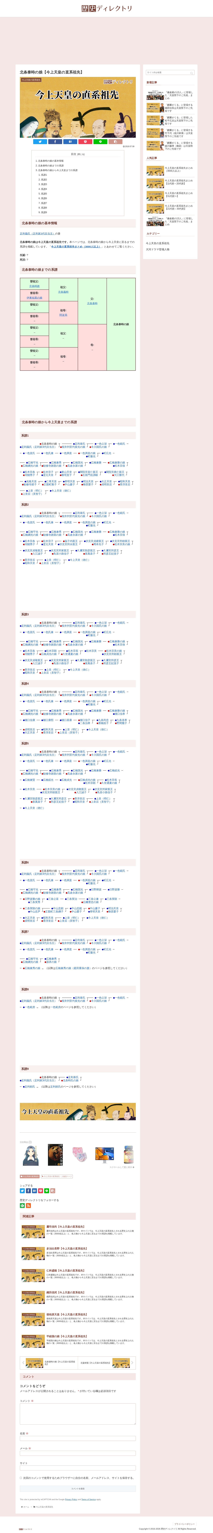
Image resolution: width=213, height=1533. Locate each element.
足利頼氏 (30, 1086)
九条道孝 (122, 720)
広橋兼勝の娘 (117, 462)
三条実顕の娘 (32, 908)
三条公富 (53, 898)
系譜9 (44, 212)
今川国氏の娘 (99, 446)
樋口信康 (30, 720)
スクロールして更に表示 (121, 1167)
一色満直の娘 (87, 453)
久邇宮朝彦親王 (86, 550)
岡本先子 (98, 544)
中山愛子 (76, 911)
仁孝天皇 (51, 481)
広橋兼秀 (56, 462)
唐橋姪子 (103, 723)
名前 (24, 1433)
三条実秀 (35, 902)
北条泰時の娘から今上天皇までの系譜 (58, 170)
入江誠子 (37, 553)
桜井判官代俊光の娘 (73, 446)
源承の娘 (51, 961)
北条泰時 (92, 303)
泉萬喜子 (90, 553)
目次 (73, 154)
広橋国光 (78, 462)
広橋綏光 (48, 779)
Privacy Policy (71, 1499)
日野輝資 (96, 889)
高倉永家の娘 (75, 465)
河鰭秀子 (30, 474)
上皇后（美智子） (33, 493)
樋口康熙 (48, 720)
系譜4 (44, 189)
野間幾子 (122, 723)
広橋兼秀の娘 (32, 968)
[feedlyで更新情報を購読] (22, 1205)
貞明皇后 (106, 484)
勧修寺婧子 (30, 484)
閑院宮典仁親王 (115, 471)
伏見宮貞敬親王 (34, 550)
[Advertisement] (106, 40)
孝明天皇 (70, 481)
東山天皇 (66, 471)
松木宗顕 (51, 650)
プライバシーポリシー (184, 1524)
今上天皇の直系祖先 (31, 1176)
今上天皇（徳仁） (61, 490)
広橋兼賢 (30, 779)
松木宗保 (120, 465)
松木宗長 (73, 650)
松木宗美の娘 (122, 544)
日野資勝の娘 (32, 898)
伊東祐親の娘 (34, 297)
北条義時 (63, 292)
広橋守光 (33, 462)
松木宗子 (48, 471)
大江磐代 (119, 474)
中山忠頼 (58, 908)
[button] (191, 73)
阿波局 (63, 315)
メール (25, 1448)
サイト (24, 1463)
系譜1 (44, 175)
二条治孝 (85, 723)
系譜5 (44, 193)
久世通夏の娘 (70, 653)
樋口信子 (85, 720)
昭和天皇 (125, 481)
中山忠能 (76, 908)
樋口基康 (66, 720)
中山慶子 (70, 484)
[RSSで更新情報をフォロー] (28, 1205)
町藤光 (91, 456)
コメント (27, 1400)
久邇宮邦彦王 (111, 550)
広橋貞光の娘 (49, 653)
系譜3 (44, 184)
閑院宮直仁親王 (89, 471)
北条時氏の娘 (71, 1080)
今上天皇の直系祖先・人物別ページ (58, 1176)
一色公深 (101, 443)
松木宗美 (91, 650)
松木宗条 (30, 471)
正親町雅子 (50, 484)
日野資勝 (114, 889)
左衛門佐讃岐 (90, 474)
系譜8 (44, 207)
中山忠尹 (35, 911)
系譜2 (44, 179)
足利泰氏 (80, 443)
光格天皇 (31, 481)
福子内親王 (71, 541)
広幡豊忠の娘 (91, 902)
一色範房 (30, 1007)
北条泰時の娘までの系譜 (51, 165)
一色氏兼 (48, 453)
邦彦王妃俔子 (111, 553)
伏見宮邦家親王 (60, 550)
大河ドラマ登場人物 (157, 249)
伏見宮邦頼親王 (121, 541)
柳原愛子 (88, 484)
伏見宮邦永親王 (68, 544)
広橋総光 (114, 770)
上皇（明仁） (35, 490)
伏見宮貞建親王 (95, 541)
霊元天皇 (48, 474)
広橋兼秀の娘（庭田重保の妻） (73, 968)
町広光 (107, 453)
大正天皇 (106, 481)
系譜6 (44, 198)
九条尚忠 (103, 720)
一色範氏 (120, 443)
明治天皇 (88, 481)
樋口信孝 (120, 713)
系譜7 (44, 203)
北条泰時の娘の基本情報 (51, 160)
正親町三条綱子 (54, 911)
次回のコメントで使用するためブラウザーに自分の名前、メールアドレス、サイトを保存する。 (79, 1478)
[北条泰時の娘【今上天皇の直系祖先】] (70, 141)
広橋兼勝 (96, 462)
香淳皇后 (125, 484)
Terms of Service (88, 1499)
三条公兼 (93, 898)
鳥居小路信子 (61, 553)
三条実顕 (112, 898)
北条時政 (34, 286)
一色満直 (66, 453)
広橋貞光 (66, 779)
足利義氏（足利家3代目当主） (37, 233)
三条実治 (72, 898)
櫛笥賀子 (66, 474)
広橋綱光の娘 (30, 465)
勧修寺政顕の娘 (52, 465)
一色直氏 (30, 453)
